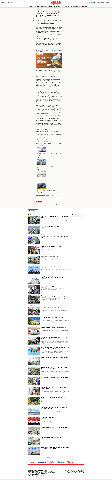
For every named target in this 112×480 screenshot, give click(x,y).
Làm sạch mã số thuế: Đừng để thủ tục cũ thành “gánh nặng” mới (54, 237)
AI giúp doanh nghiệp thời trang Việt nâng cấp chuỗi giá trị (54, 357)
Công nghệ (81, 6)
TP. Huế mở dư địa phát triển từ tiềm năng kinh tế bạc (53, 397)
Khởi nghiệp (50, 6)
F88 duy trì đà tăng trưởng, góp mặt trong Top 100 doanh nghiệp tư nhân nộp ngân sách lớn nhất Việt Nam (54, 277)
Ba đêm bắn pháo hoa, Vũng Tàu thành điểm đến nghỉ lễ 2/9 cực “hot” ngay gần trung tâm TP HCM (55, 348)
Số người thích (60, 204)
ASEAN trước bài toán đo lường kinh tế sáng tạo (52, 246)
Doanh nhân (42, 6)
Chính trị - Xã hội (29, 6)
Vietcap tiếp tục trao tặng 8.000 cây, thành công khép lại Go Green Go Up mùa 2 (54, 388)
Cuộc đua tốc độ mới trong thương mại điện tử (51, 266)
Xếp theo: (53, 204)
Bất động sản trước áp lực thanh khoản (49, 256)
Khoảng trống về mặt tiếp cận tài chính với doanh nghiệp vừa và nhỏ (55, 217)
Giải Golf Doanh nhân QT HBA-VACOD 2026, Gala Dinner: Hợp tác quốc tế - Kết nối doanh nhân (55, 448)
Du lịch (71, 6)
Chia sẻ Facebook (39, 195)
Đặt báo (99, 2)
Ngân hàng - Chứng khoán (65, 6)
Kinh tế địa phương (75, 6)
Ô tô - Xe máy (85, 6)
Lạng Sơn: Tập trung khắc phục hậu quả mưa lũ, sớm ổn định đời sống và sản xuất (54, 338)
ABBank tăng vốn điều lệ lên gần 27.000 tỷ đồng (51, 437)
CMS (77, 479)
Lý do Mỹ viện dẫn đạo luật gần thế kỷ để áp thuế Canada (53, 286)
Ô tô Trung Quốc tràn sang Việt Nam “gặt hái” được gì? (53, 296)
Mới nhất (3, 2)
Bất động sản (55, 6)
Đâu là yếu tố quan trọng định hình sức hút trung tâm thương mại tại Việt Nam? (55, 428)
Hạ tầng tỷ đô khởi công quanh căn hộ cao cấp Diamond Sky (54, 377)
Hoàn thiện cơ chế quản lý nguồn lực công (50, 307)
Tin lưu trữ (41, 9)
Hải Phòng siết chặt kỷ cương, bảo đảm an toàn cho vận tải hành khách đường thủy (54, 408)
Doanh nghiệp (37, 6)
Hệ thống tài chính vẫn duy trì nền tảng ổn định (52, 317)
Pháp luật (46, 6)
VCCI (33, 6)
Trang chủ (37, 9)
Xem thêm (48, 457)
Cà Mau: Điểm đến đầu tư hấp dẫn (48, 417)
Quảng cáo (104, 2)
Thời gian (56, 204)
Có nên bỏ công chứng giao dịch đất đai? (50, 226)
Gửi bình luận (39, 201)
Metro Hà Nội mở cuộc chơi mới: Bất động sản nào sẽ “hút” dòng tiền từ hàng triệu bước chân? (54, 368)
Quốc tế (59, 6)
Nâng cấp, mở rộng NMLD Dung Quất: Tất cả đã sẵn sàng (53, 327)
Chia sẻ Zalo (46, 195)
